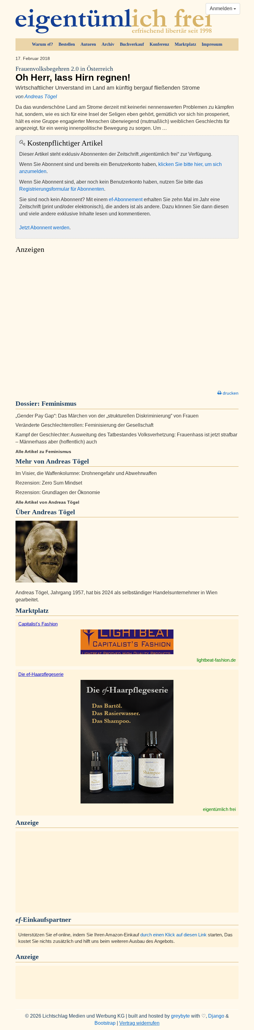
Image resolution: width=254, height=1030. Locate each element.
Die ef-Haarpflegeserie (41, 674)
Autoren (88, 44)
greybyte (180, 1016)
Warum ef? (42, 44)
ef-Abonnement (125, 199)
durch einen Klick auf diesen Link (173, 934)
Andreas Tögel (40, 96)
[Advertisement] (127, 323)
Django (216, 1016)
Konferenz (159, 44)
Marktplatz (185, 44)
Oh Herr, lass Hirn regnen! (72, 74)
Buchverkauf (132, 44)
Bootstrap (105, 1023)
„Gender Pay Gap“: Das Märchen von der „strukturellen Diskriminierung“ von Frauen (107, 415)
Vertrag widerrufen (139, 1023)
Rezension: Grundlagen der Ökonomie (57, 492)
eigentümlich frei (219, 809)
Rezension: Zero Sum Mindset (48, 482)
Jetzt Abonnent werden (44, 227)
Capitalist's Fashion (38, 623)
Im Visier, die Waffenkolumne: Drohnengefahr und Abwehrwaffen (86, 473)
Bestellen (67, 44)
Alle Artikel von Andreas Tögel (47, 502)
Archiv (108, 44)
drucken (230, 393)
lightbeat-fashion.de (216, 660)
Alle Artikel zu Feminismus (43, 451)
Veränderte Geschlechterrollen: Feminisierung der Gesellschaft (84, 425)
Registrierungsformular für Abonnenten (61, 189)
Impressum (212, 44)
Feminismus (59, 403)
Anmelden (222, 8)
